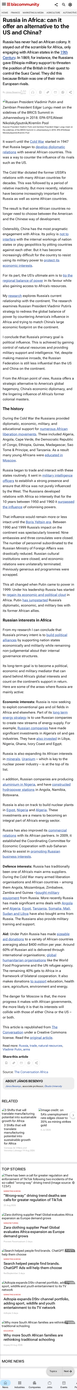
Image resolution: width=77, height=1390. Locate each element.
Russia (23, 1045)
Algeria (41, 810)
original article (41, 1038)
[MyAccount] (71, 4)
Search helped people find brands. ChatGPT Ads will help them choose (33, 1265)
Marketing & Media (33, 12)
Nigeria (22, 810)
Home (5, 12)
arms (26, 1049)
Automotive (70, 12)
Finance (15, 12)
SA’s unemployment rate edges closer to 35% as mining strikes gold (56, 1120)
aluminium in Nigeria (19, 784)
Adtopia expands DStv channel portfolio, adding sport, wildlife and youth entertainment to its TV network (36, 1303)
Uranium (28, 759)
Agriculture (53, 12)
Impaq (7, 1345)
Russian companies (33, 728)
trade (33, 1045)
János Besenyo (13, 92)
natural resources (50, 1045)
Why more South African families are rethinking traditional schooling (33, 1337)
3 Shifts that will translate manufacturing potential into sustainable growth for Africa (17, 1134)
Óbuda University (53, 1086)
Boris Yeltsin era (38, 522)
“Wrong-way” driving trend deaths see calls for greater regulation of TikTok (35, 1197)
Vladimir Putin (12, 1049)
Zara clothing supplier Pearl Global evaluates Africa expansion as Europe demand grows (34, 1231)
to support (38, 981)
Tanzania (40, 908)
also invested (46, 739)
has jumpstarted (35, 600)
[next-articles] (73, 1115)
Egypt (10, 810)
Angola (67, 903)
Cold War (37, 142)
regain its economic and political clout (36, 595)
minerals (13, 759)
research (15, 296)
